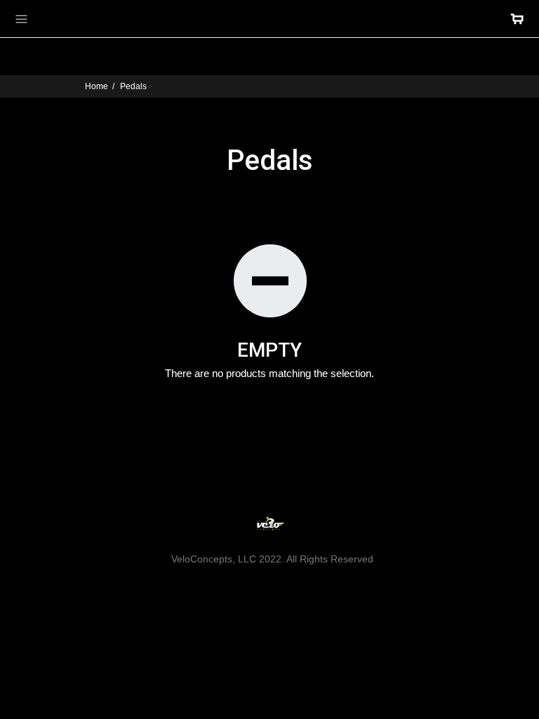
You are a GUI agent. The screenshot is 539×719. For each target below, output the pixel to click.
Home (96, 86)
